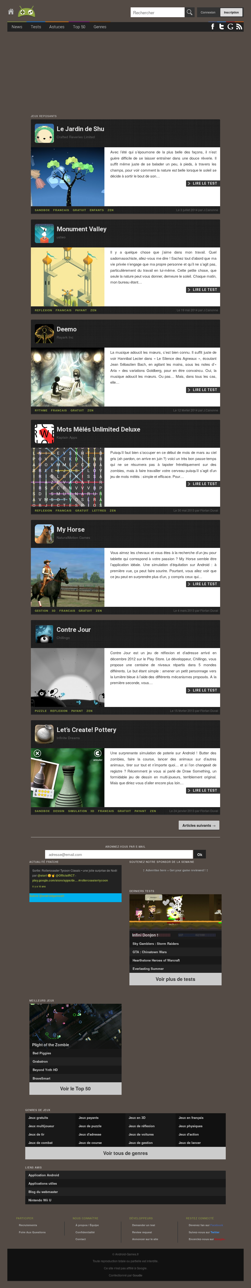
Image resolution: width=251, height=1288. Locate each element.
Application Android (43, 1175)
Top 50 (79, 26)
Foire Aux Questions (32, 1232)
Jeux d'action (189, 1134)
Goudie (137, 1275)
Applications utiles (42, 1183)
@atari (42, 875)
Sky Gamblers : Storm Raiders (156, 943)
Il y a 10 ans (39, 886)
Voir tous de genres (125, 1153)
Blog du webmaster (43, 1191)
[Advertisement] (125, 70)
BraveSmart (41, 1078)
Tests (36, 26)
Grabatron (40, 1061)
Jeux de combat (40, 1142)
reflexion (43, 310)
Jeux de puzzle (90, 1126)
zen (111, 210)
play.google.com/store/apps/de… (55, 880)
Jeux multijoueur (41, 1126)
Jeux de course (90, 1142)
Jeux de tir (36, 1134)
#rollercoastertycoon (93, 880)
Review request (142, 1232)
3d (54, 610)
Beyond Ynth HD (45, 1069)
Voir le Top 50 (75, 1088)
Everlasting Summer (148, 968)
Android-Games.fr (22, 11)
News (17, 26)
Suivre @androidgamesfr (46, 896)
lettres (99, 510)
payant (81, 310)
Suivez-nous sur (204, 1232)
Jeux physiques (190, 1126)
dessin (58, 811)
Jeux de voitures (141, 1134)
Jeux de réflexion (142, 1126)
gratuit (79, 210)
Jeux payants (89, 1117)
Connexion (208, 12)
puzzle (41, 711)
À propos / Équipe (87, 1225)
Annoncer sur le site (145, 1239)
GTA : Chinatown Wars (150, 951)
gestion (41, 610)
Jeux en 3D (137, 1117)
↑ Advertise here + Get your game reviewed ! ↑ (175, 870)
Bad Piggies (42, 1053)
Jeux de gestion (141, 1142)
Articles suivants (199, 825)
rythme (41, 410)
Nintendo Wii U (39, 1200)
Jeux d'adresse (90, 1134)
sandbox (42, 210)
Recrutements (28, 1225)
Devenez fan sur (206, 1225)
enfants (97, 210)
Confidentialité (85, 1232)
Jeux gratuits (38, 1117)
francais (61, 210)
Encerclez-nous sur (207, 1239)
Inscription (231, 12)
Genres (100, 26)
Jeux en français (191, 1117)
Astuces (56, 26)
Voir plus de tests (175, 979)
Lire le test (205, 183)
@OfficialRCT (65, 875)
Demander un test (143, 1225)
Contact (80, 1239)
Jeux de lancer (190, 1142)
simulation (77, 811)
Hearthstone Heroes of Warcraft (156, 960)
